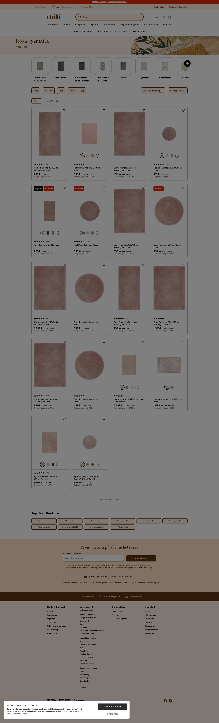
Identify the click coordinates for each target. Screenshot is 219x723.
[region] (67, 710)
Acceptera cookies (112, 706)
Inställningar (112, 714)
